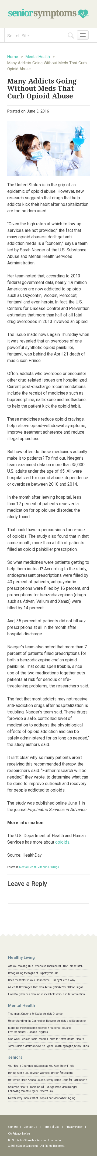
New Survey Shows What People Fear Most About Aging (41, 1098)
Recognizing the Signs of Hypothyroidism (33, 973)
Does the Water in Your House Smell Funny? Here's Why (41, 980)
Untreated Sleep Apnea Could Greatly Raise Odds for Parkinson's (47, 1079)
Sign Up (13, 1126)
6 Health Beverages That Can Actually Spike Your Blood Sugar (45, 987)
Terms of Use (51, 1126)
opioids (62, 842)
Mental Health (38, 56)
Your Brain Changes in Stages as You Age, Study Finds (41, 1065)
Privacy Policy (73, 1126)
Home (12, 56)
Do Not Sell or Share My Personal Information (35, 1140)
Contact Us (30, 1126)
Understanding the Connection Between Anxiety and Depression (47, 1020)
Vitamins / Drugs (48, 867)
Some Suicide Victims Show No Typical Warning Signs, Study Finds (48, 1046)
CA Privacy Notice (19, 1133)
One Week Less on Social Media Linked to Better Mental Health (46, 1038)
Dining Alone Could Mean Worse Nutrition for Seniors (40, 1072)
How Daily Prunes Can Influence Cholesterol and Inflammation (46, 994)
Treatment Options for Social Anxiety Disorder (36, 1013)
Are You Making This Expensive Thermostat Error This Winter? (45, 966)
